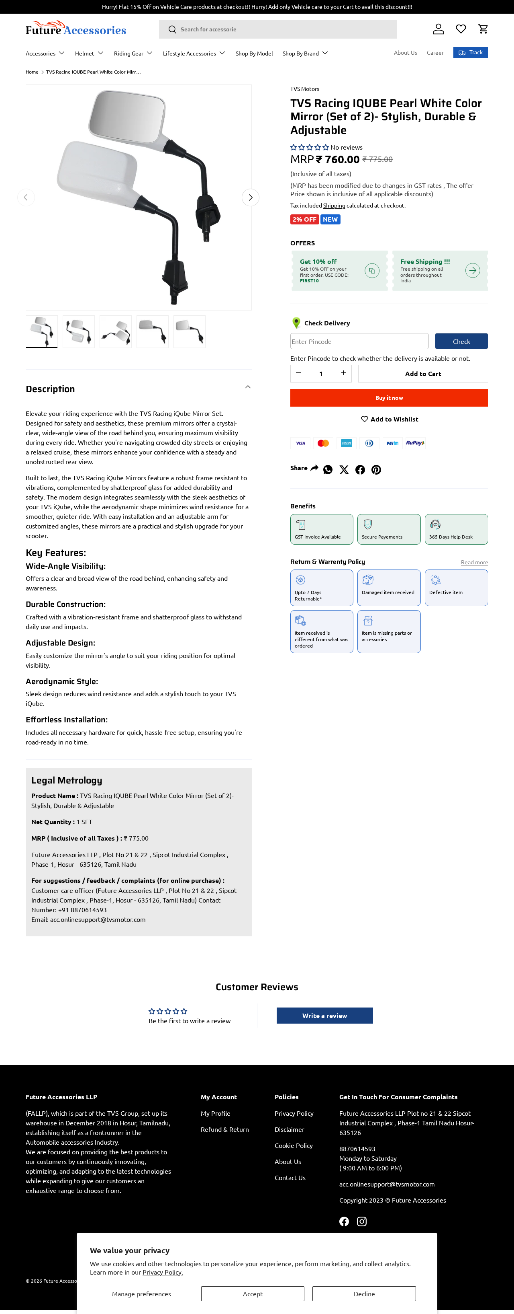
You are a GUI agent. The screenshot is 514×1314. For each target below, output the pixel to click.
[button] (483, 29)
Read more (474, 562)
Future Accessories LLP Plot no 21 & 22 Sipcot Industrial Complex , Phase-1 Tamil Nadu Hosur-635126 (406, 1122)
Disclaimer (289, 1129)
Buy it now (389, 397)
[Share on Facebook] (360, 467)
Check (461, 341)
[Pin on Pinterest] (376, 467)
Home (32, 71)
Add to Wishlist (393, 419)
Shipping (334, 205)
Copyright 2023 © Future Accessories (392, 1200)
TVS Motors (304, 88)
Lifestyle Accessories (189, 53)
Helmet (84, 53)
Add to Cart (423, 373)
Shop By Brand (301, 53)
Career (435, 52)
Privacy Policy (294, 1113)
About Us (405, 52)
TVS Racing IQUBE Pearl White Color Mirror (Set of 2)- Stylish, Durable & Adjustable (94, 71)
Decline (364, 1293)
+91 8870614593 (82, 909)
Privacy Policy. (163, 1272)
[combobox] (277, 29)
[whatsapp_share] (328, 467)
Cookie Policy (294, 1145)
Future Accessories (64, 1280)
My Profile (215, 1113)
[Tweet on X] (344, 467)
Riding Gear (128, 53)
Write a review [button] (324, 1015)
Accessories (40, 53)
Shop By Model (254, 53)
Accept (253, 1293)
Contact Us (290, 1177)
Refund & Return (225, 1129)
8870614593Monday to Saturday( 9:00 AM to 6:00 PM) (370, 1158)
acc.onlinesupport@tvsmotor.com (98, 919)
